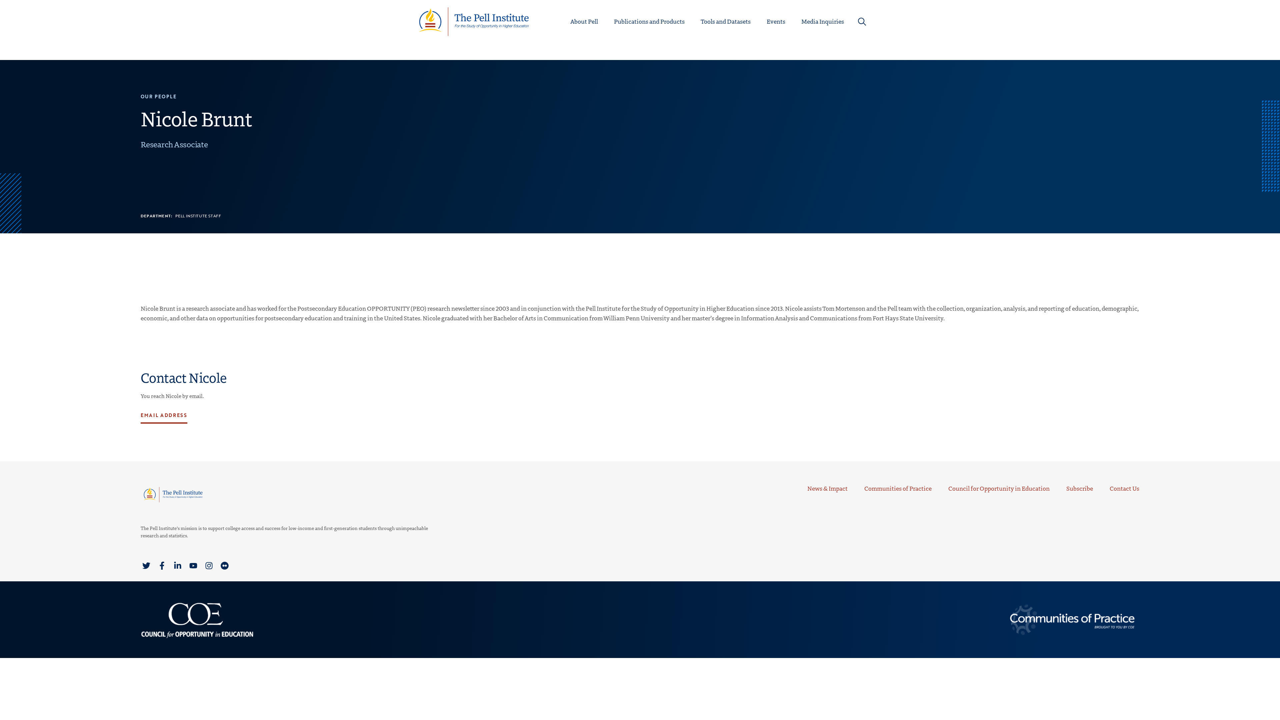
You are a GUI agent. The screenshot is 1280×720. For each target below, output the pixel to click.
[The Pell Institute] (474, 21)
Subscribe (1079, 488)
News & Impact (827, 488)
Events (776, 21)
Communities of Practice (898, 488)
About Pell (584, 21)
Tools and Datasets (726, 21)
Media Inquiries (822, 21)
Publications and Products (649, 21)
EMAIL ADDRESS (164, 415)
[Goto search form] (862, 21)
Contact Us (1124, 488)
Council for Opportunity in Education (999, 488)
